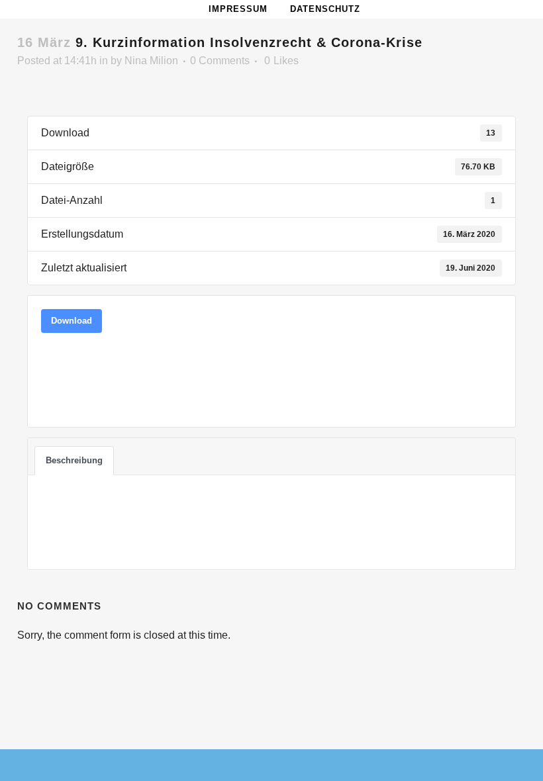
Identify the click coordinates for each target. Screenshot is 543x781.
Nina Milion (151, 60)
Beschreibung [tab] (74, 460)
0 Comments (220, 60)
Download (71, 321)
